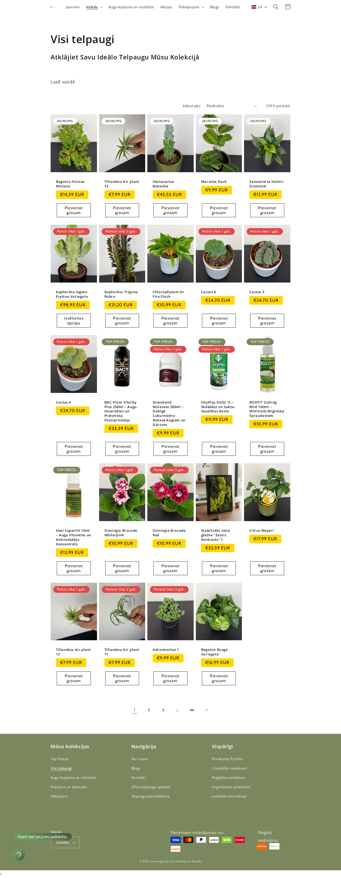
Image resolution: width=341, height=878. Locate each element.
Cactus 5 (256, 292)
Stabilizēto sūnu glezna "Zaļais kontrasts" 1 (215, 535)
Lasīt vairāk (63, 82)
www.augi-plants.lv (163, 861)
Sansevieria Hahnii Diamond (266, 183)
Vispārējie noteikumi (229, 768)
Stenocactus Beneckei (163, 183)
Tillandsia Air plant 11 (121, 652)
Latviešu (62, 842)
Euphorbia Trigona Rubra (121, 294)
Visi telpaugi (61, 768)
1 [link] (134, 709)
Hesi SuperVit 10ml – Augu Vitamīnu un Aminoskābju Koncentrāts (73, 537)
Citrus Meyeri (261, 530)
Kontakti (138, 777)
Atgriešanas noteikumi (231, 786)
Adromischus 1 (166, 649)
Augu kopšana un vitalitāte (73, 777)
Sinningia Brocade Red (169, 532)
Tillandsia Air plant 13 (121, 183)
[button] (94, 7)
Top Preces (60, 758)
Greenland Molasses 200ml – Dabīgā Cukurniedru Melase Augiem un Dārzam (169, 413)
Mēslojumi (59, 796)
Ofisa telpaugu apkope (150, 786)
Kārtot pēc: (192, 105)
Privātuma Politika (227, 758)
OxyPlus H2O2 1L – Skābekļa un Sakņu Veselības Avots (218, 407)
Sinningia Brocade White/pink (120, 532)
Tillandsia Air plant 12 (73, 652)
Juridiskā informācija (229, 796)
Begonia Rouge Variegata (214, 652)
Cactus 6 (208, 292)
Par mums (139, 758)
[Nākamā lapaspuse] (206, 710)
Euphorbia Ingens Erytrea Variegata (72, 294)
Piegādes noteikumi (228, 777)
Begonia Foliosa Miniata (70, 183)
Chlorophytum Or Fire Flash (168, 294)
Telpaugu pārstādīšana (150, 796)
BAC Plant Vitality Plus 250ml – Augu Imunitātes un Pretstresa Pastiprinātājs (120, 411)
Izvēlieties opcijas (74, 320)
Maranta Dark (214, 181)
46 (192, 709)
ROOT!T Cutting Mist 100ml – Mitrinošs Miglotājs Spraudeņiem (266, 409)
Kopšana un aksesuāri (69, 786)
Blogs (136, 768)
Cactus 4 (63, 402)
